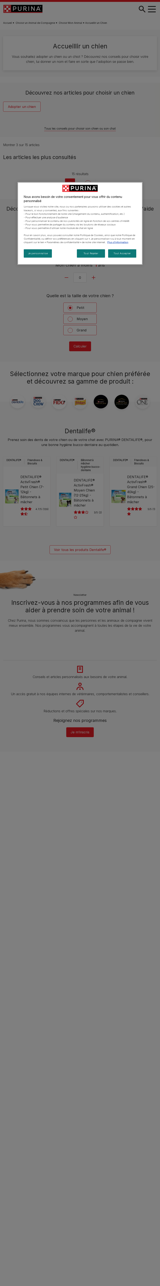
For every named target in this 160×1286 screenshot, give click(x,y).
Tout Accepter (122, 253)
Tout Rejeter (91, 253)
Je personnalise (38, 253)
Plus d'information (117, 242)
